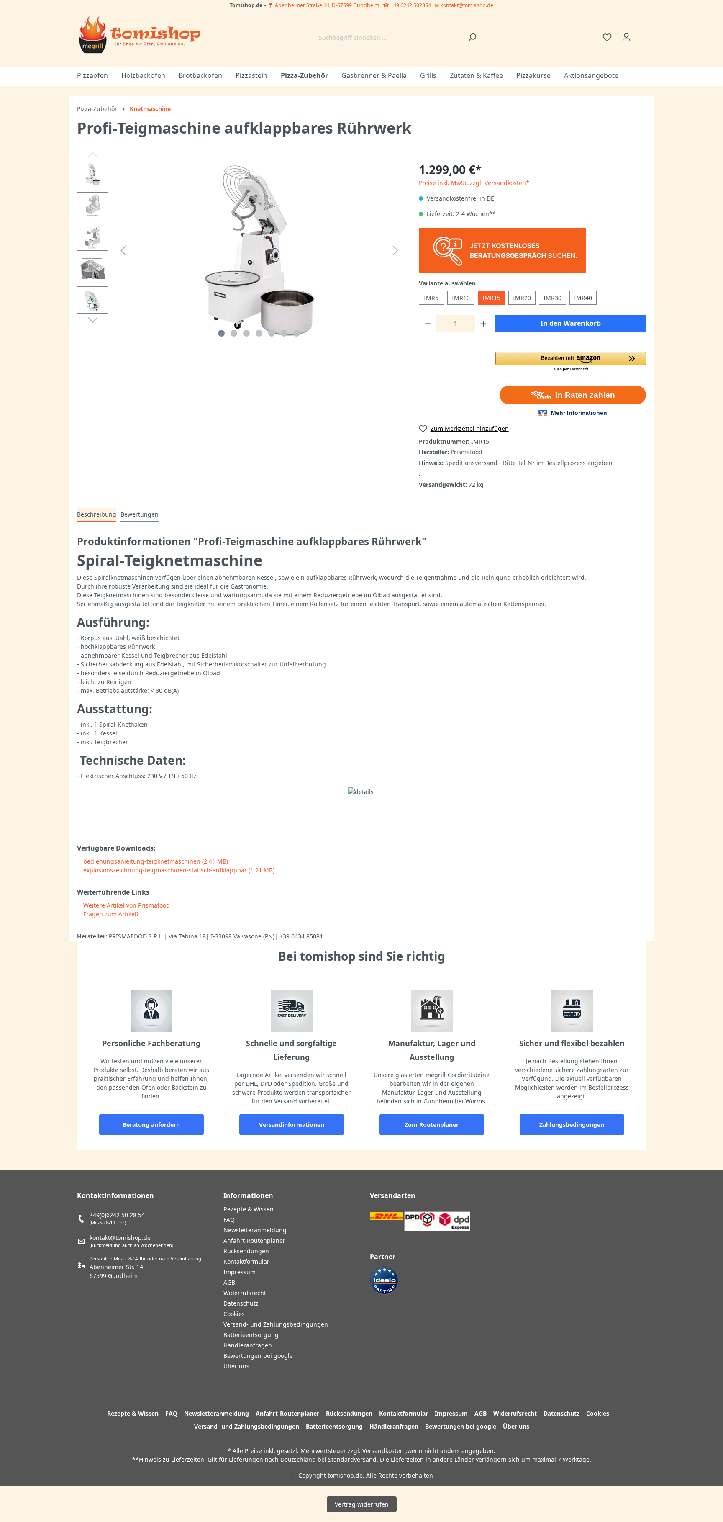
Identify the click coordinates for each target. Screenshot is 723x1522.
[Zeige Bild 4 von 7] (259, 333)
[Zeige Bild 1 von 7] (221, 333)
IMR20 (522, 298)
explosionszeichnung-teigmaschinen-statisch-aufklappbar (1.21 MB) (178, 870)
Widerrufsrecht (244, 1293)
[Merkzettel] (607, 37)
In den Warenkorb (571, 323)
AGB (229, 1282)
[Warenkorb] (641, 34)
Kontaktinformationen (115, 1195)
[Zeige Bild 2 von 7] (234, 333)
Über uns (236, 1366)
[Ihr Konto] (626, 37)
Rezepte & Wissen (248, 1209)
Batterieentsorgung (251, 1335)
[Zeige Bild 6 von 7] (284, 333)
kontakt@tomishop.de (120, 1238)
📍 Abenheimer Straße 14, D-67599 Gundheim (323, 5)
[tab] (96, 515)
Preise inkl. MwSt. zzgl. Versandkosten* (474, 183)
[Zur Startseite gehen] (140, 35)
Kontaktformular (246, 1261)
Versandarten (392, 1195)
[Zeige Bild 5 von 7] (271, 333)
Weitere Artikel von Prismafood (126, 905)
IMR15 (491, 298)
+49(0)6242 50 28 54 (117, 1215)
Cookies (234, 1314)
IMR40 (583, 298)
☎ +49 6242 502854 (407, 5)
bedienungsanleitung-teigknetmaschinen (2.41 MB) (155, 861)
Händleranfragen (247, 1345)
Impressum (239, 1272)
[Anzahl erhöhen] (483, 323)
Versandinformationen (291, 1125)
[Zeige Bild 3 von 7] (246, 333)
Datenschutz (241, 1303)
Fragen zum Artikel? (110, 914)
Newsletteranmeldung (255, 1230)
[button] (570, 362)
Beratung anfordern (151, 1125)
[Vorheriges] (123, 250)
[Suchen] (472, 37)
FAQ (229, 1220)
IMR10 (461, 298)
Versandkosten (383, 1451)
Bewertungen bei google (258, 1356)
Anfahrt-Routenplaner (254, 1240)
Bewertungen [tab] (139, 514)
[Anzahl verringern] (427, 323)
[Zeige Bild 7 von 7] (296, 333)
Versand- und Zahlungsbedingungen (275, 1324)
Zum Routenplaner (432, 1125)
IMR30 (552, 298)
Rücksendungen (246, 1251)
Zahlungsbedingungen (571, 1125)
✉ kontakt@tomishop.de (464, 5)
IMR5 (431, 298)
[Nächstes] (395, 250)
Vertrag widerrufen (362, 1504)
